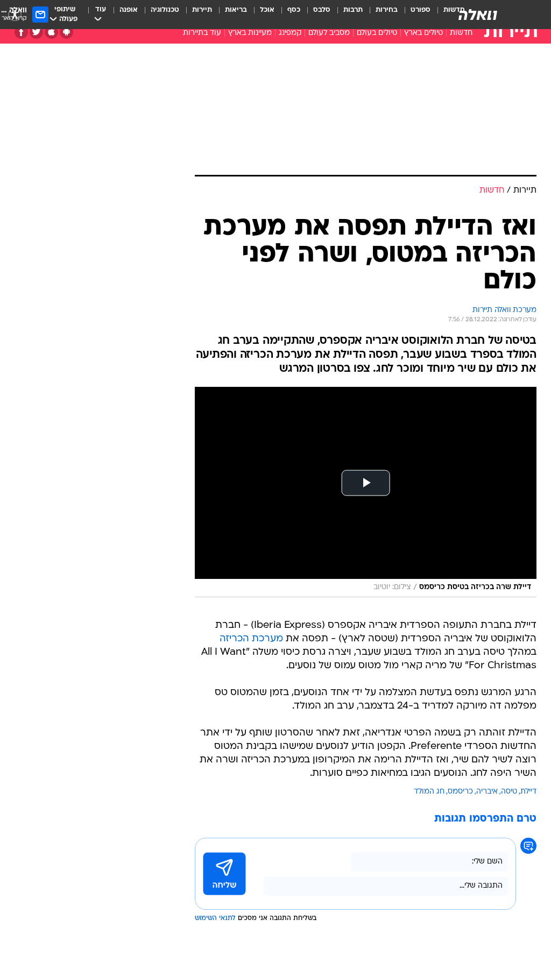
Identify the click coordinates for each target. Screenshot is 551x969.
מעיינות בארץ (250, 33)
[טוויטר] (36, 32)
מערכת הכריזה (251, 639)
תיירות (202, 9)
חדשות (461, 33)
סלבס (321, 9)
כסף (293, 9)
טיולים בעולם (377, 33)
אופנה (128, 9)
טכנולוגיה (165, 9)
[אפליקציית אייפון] (51, 32)
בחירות (387, 9)
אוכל (267, 9)
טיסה (509, 791)
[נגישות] (15, 14)
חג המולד (429, 791)
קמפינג (290, 33)
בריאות (236, 9)
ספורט (420, 9)
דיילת (528, 791)
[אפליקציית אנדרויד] (66, 32)
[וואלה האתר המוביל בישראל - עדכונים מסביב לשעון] (477, 14)
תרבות (353, 9)
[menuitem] (414, 14)
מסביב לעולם (329, 33)
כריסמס (460, 791)
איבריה (487, 791)
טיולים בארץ (423, 33)
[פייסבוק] (21, 32)
